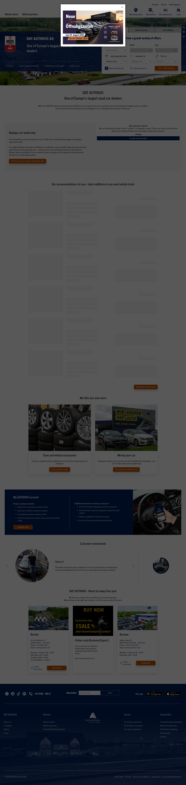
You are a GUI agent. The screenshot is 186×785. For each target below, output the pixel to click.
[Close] (122, 7)
